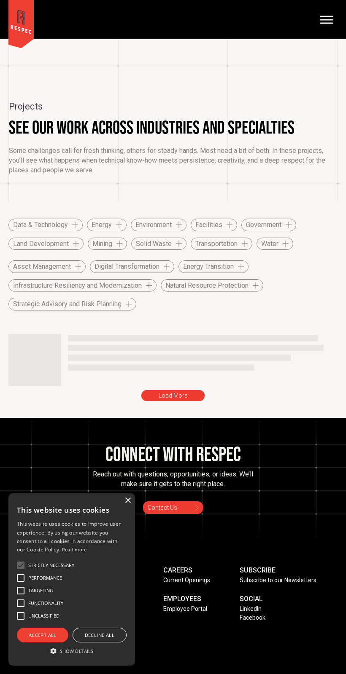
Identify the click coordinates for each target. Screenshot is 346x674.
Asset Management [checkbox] (42, 266)
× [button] (127, 500)
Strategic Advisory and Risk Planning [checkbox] (67, 304)
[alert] (71, 579)
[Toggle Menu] (326, 20)
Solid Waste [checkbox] (154, 244)
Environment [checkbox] (153, 225)
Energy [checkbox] (102, 225)
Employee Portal (185, 608)
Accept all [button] (43, 635)
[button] (51, 565)
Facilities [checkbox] (208, 225)
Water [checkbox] (269, 244)
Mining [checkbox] (102, 244)
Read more (74, 549)
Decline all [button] (99, 635)
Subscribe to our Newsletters (278, 580)
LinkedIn (251, 608)
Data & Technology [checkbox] (40, 225)
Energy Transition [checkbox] (208, 266)
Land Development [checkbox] (41, 244)
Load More (173, 395)
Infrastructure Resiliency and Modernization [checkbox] (77, 285)
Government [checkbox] (263, 225)
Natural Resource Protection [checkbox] (207, 285)
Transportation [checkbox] (216, 244)
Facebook (252, 617)
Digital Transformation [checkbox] (127, 266)
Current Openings (186, 580)
